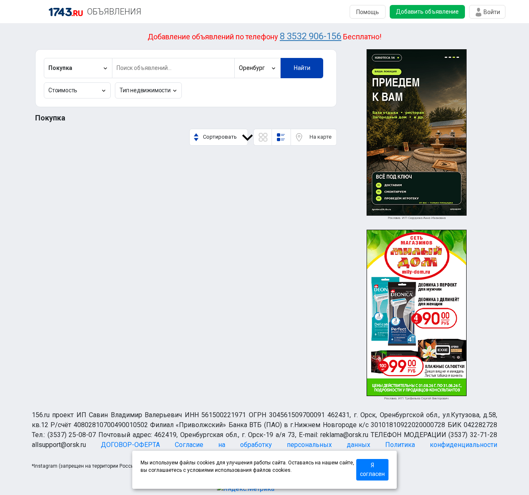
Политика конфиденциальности (441, 445)
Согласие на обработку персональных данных (272, 445)
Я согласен (372, 469)
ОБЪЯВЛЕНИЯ (114, 12)
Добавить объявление (427, 11)
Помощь (367, 12)
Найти (302, 68)
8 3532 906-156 (310, 36)
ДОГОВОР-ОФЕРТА (130, 445)
